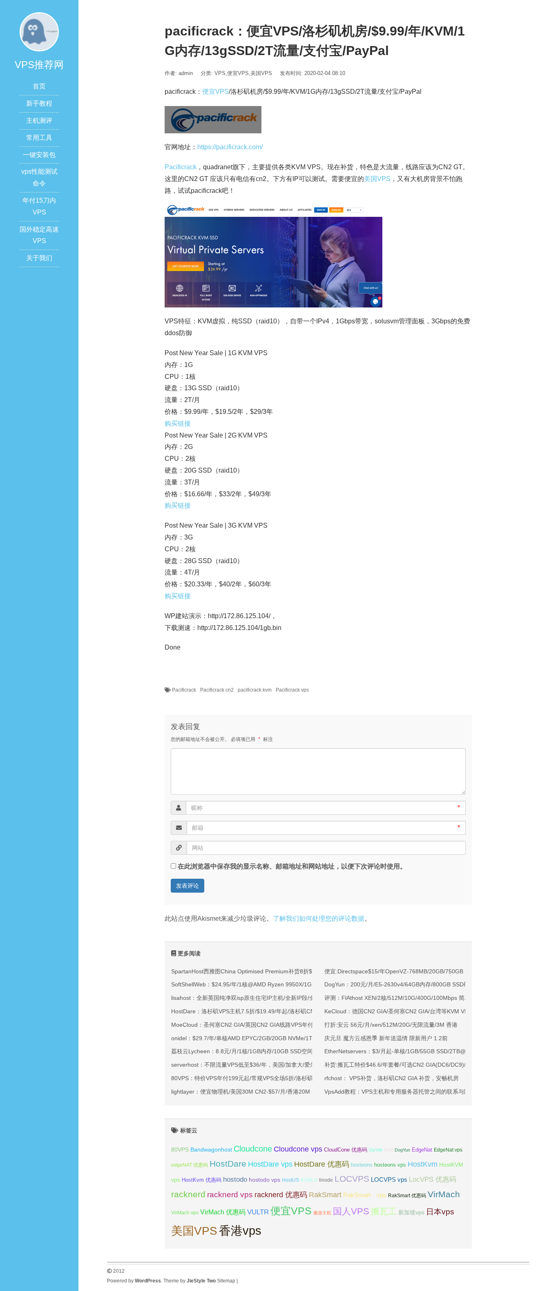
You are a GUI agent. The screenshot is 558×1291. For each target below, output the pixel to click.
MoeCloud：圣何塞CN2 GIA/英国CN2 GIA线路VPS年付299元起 (253, 1024)
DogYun (402, 1149)
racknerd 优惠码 (280, 1195)
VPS (219, 73)
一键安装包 (39, 154)
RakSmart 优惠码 (407, 1195)
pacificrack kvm (255, 690)
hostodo (235, 1179)
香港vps (240, 1230)
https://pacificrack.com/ (230, 147)
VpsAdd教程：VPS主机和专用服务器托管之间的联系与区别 (399, 1091)
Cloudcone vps (298, 1149)
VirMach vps (185, 1212)
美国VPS (261, 73)
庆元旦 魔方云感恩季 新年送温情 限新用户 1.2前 (386, 1038)
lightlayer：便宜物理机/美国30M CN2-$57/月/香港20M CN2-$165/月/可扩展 (267, 1091)
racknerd (188, 1194)
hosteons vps (390, 1165)
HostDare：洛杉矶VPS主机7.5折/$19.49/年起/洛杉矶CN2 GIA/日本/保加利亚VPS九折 (280, 1011)
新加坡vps (411, 1212)
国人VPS (351, 1211)
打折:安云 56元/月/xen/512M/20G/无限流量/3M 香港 (391, 1024)
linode (326, 1180)
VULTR (258, 1212)
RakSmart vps (364, 1195)
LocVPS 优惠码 (432, 1179)
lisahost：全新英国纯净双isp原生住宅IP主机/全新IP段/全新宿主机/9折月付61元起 (274, 998)
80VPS (180, 1150)
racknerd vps (230, 1194)
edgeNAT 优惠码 (189, 1165)
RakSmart (325, 1194)
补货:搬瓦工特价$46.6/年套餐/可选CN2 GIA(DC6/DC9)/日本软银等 (409, 1064)
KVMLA (309, 1180)
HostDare (228, 1163)
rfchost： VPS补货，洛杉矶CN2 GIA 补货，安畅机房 (391, 1078)
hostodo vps (264, 1179)
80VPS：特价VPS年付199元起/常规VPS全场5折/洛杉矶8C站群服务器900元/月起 (274, 1078)
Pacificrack (180, 167)
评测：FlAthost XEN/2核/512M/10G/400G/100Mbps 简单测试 (403, 998)
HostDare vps (270, 1164)
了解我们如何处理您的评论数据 (318, 918)
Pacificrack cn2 (217, 690)
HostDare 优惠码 (321, 1164)
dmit (388, 1150)
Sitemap (226, 1281)
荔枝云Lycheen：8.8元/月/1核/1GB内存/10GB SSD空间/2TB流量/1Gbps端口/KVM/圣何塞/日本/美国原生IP (306, 1051)
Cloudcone (253, 1148)
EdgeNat (422, 1150)
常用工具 (39, 137)
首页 (39, 86)
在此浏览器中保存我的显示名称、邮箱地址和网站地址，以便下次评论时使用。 (292, 866)
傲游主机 (322, 1212)
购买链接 (178, 423)
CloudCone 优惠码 (345, 1150)
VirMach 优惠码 (223, 1212)
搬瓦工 (384, 1211)
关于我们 (39, 257)
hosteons (362, 1165)
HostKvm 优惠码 (201, 1180)
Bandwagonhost (211, 1149)
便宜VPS (238, 73)
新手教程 (39, 103)
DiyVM (375, 1149)
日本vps (440, 1211)
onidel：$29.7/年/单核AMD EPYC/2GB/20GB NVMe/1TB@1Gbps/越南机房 (267, 1038)
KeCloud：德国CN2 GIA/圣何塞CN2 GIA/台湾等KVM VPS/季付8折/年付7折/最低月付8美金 (439, 1011)
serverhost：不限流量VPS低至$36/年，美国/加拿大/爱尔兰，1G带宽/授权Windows (277, 1064)
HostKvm (422, 1164)
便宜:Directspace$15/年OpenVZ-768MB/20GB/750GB (393, 971)
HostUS (290, 1180)
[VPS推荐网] (39, 31)
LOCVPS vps (389, 1179)
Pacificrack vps (292, 690)
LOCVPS (352, 1178)
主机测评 (39, 120)
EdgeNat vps (448, 1149)
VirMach (444, 1194)
